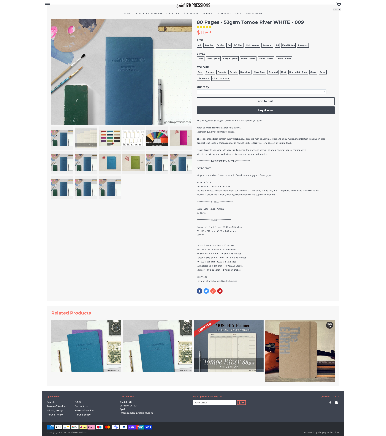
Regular (208, 45)
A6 (277, 45)
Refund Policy (55, 414)
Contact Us (81, 406)
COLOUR (203, 67)
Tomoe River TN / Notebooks (182, 13)
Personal (267, 45)
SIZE (200, 40)
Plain (200, 58)
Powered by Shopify (315, 432)
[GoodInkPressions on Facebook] (330, 404)
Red (200, 72)
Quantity (203, 87)
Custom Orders (253, 13)
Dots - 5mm (213, 58)
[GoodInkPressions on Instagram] (336, 404)
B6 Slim (238, 45)
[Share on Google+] (213, 291)
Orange (210, 72)
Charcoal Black (220, 78)
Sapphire (245, 72)
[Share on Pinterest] (220, 291)
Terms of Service (56, 406)
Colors (335, 432)
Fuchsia (221, 72)
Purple (233, 72)
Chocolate (203, 78)
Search (51, 402)
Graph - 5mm (230, 58)
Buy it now (265, 110)
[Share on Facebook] (199, 291)
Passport (303, 45)
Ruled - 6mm (248, 58)
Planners (207, 13)
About (237, 13)
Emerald (273, 72)
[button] (204, 26)
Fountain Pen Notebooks (148, 13)
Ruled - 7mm (266, 58)
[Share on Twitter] (206, 291)
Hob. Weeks (252, 45)
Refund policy (82, 414)
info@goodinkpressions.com (136, 412)
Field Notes (288, 45)
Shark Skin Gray (298, 72)
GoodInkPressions (77, 432)
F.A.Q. (78, 402)
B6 (229, 45)
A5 (199, 45)
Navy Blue (259, 72)
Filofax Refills (223, 13)
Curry (313, 72)
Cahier (220, 45)
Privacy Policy (55, 410)
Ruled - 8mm (284, 58)
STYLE (201, 53)
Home (127, 13)
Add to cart (266, 101)
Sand (323, 72)
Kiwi (283, 72)
